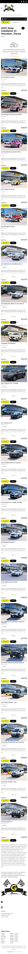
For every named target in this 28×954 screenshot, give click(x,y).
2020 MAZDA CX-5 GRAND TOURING (11, 502)
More (2, 87)
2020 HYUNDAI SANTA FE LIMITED (11, 462)
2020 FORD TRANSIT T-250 (9, 702)
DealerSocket (8, 947)
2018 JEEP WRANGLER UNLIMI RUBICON (12, 662)
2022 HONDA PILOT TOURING (9, 383)
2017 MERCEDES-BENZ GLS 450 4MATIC (12, 303)
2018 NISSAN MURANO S (8, 542)
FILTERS (6, 22)
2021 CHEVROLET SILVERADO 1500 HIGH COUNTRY (12, 622)
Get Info (5, 93)
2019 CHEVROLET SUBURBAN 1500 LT (12, 264)
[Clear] (18, 22)
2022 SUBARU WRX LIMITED (9, 582)
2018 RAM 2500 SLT (6, 821)
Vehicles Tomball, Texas (9, 15)
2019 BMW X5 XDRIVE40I (8, 343)
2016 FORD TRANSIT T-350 (8, 782)
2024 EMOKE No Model (7, 77)
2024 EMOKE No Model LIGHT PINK (11, 114)
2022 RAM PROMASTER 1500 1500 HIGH (12, 742)
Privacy (16, 951)
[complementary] (24, 939)
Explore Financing (17, 93)
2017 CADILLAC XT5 (6, 423)
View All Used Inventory (14, 56)
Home (2, 15)
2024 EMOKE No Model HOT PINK (10, 152)
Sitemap (19, 951)
